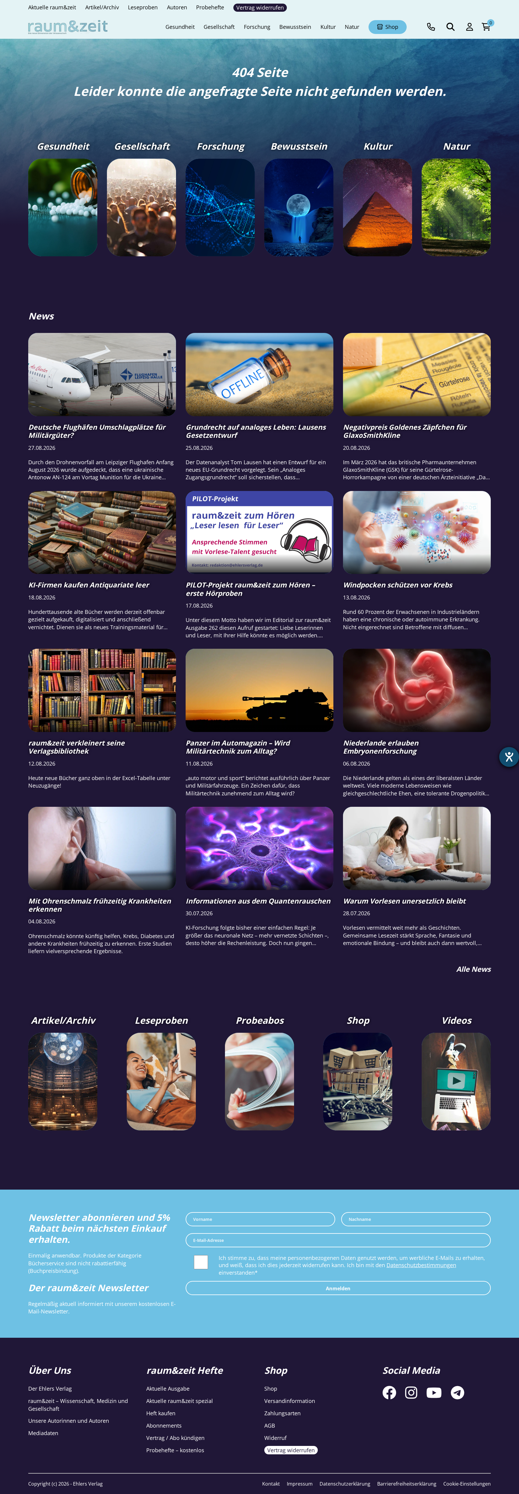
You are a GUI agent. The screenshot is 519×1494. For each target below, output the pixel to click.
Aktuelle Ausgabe (168, 1388)
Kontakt (271, 1483)
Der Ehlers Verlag (50, 1388)
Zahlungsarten (282, 1413)
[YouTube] (434, 1393)
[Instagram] (411, 1393)
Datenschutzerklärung (345, 1483)
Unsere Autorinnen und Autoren (68, 1421)
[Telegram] (457, 1393)
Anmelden (338, 1288)
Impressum (300, 1483)
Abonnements (164, 1425)
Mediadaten (43, 1433)
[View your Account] (469, 27)
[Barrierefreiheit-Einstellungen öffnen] (509, 757)
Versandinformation (289, 1401)
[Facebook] (389, 1393)
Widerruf (275, 1437)
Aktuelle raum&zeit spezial (179, 1401)
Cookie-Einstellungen (467, 1483)
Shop (270, 1388)
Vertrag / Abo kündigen (175, 1437)
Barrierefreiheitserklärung (406, 1483)
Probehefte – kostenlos (175, 1450)
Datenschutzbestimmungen (421, 1265)
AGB (269, 1425)
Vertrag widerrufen (291, 1450)
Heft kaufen (160, 1413)
